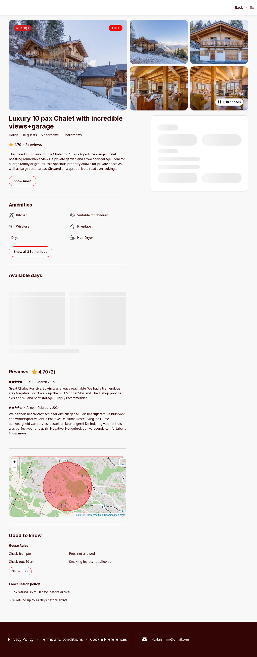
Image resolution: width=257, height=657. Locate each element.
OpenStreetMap (94, 514)
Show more (17, 433)
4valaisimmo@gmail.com (170, 639)
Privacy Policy (21, 639)
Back (239, 8)
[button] (14, 462)
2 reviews (33, 144)
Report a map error (114, 514)
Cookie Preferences (108, 639)
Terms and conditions (62, 639)
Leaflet (78, 514)
